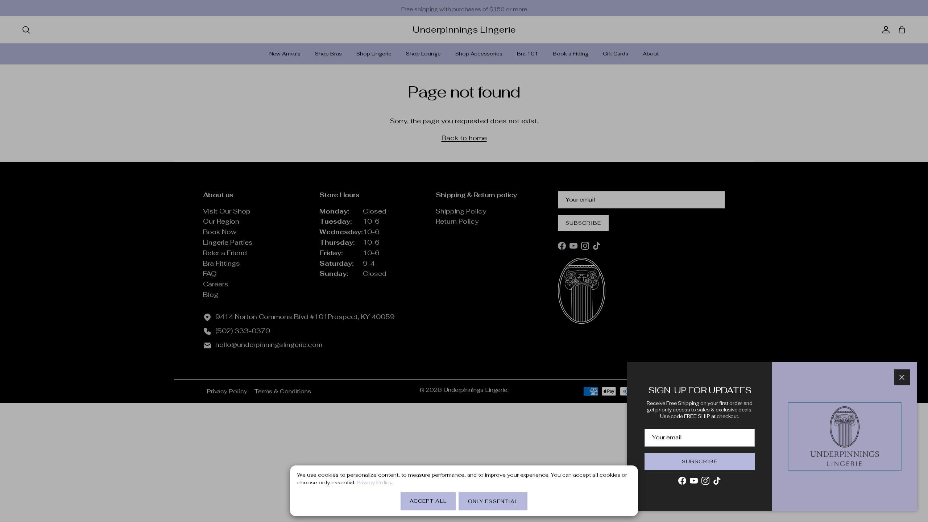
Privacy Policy (374, 482)
